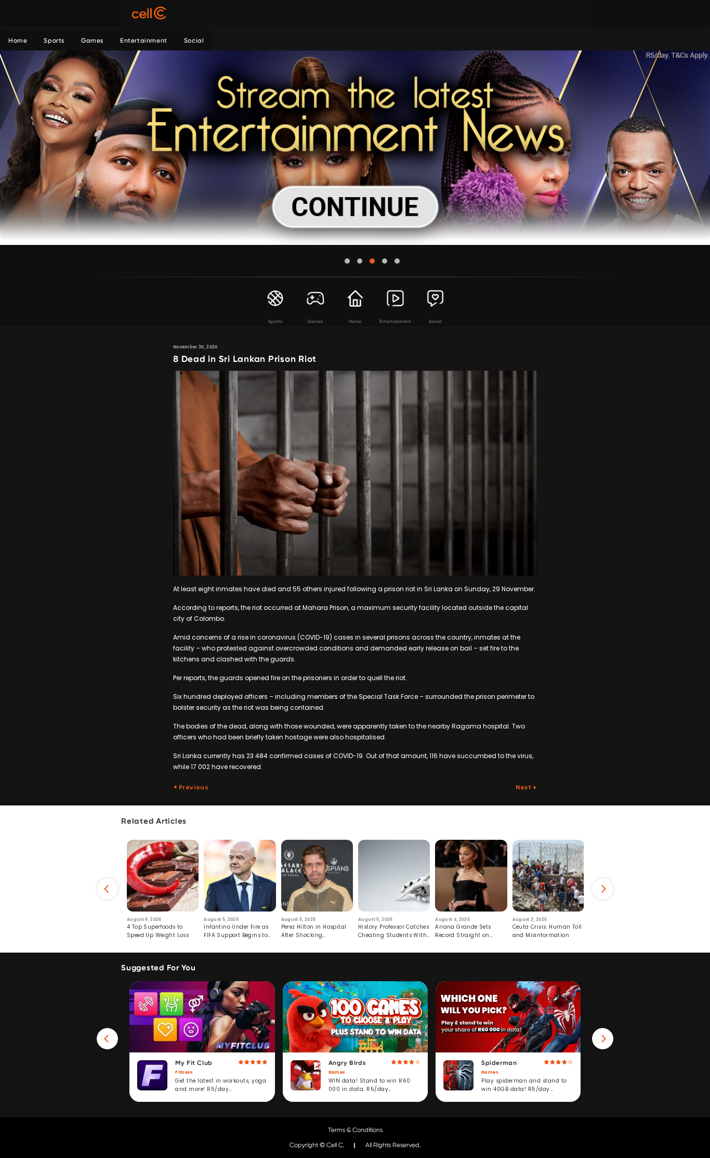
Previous (192, 787)
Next (524, 787)
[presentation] (107, 889)
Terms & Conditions (355, 1130)
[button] (347, 261)
